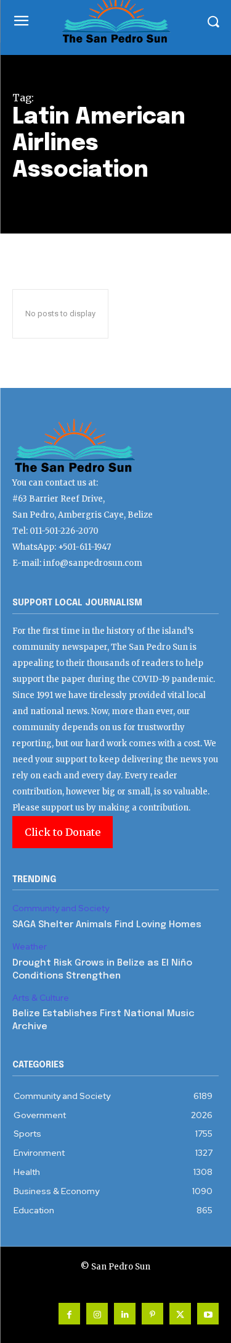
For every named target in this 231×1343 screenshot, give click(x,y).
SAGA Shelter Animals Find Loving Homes (106, 925)
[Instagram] (97, 1313)
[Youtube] (208, 1313)
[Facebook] (69, 1313)
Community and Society (60, 908)
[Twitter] (180, 1313)
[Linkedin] (125, 1313)
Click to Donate (62, 832)
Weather (29, 946)
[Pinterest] (152, 1313)
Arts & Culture (40, 998)
